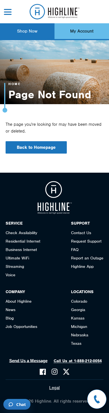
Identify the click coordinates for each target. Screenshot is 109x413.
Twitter (66, 372)
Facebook (43, 372)
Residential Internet (23, 241)
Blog (10, 318)
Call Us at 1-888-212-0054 (78, 360)
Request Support (86, 241)
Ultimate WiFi (17, 258)
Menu (8, 12)
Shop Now (27, 31)
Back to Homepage (36, 147)
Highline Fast (55, 11)
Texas (76, 343)
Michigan (79, 326)
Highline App (82, 266)
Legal (54, 388)
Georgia (78, 309)
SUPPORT (80, 223)
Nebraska (79, 334)
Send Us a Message (28, 360)
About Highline (19, 301)
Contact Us (81, 232)
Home (14, 84)
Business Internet (21, 249)
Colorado (79, 301)
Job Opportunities (21, 326)
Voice (10, 274)
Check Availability (21, 232)
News (10, 309)
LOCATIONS (82, 291)
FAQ (75, 249)
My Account (81, 31)
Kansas (77, 318)
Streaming (15, 266)
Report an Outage (87, 258)
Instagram (54, 372)
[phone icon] (96, 399)
